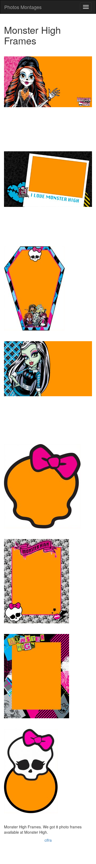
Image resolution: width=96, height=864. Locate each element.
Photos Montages (23, 6)
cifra (48, 840)
